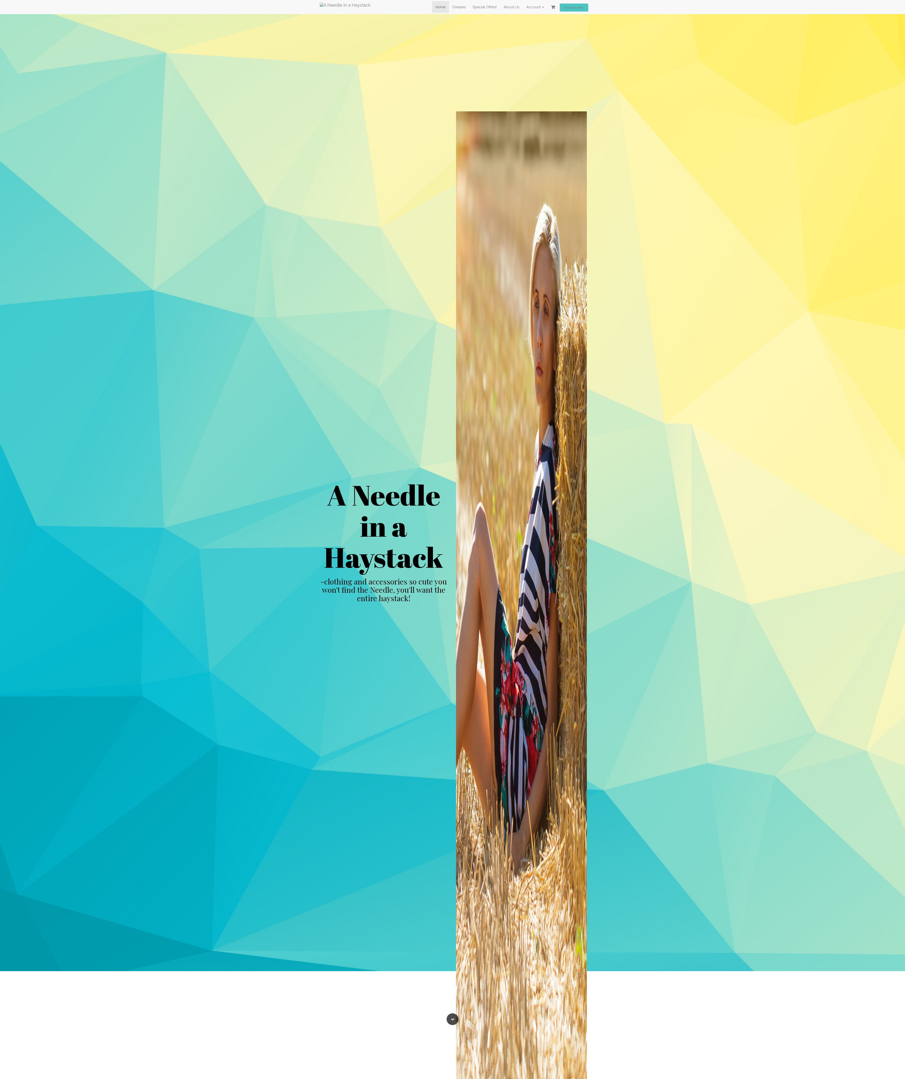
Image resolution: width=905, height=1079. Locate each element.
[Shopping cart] (553, 7)
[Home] (345, 7)
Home (440, 7)
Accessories (574, 7)
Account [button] (534, 7)
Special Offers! (485, 7)
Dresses (458, 7)
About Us (511, 7)
